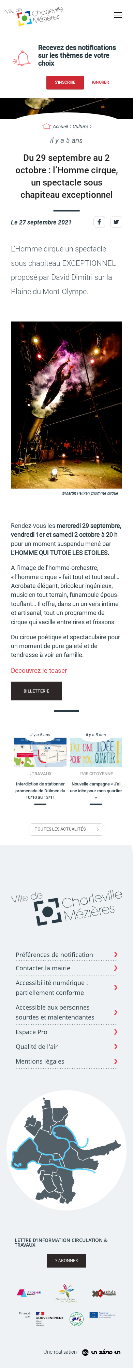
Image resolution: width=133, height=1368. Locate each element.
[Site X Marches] (104, 1293)
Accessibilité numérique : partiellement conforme (52, 988)
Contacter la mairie (43, 968)
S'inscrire (65, 82)
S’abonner (66, 1260)
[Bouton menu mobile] (118, 15)
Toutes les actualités (60, 829)
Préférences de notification (54, 954)
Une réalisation (60, 1352)
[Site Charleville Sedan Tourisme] (66, 1293)
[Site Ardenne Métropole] (29, 1293)
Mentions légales (40, 1061)
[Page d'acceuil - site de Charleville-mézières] (35, 16)
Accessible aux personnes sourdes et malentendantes (55, 1012)
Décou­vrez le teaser (39, 670)
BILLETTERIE (36, 691)
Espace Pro (31, 1032)
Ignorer (100, 82)
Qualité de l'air (37, 1046)
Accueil (60, 126)
